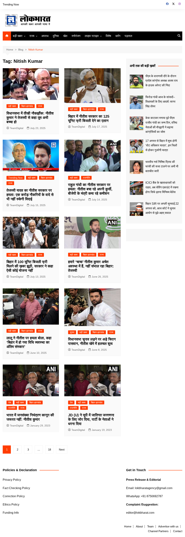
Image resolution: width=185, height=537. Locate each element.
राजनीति (86, 177)
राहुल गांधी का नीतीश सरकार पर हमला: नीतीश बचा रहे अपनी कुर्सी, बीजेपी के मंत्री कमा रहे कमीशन (90, 189)
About (139, 526)
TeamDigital (16, 128)
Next (61, 449)
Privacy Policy (12, 479)
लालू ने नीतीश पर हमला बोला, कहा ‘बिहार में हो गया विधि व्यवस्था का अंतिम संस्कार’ (29, 342)
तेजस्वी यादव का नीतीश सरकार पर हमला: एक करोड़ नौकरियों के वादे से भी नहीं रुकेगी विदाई (30, 194)
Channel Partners (158, 531)
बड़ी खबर (17, 35)
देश (9, 402)
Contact (177, 531)
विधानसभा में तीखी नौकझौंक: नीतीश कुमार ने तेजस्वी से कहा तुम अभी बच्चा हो (30, 117)
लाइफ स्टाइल (92, 35)
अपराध (44, 35)
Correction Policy (14, 496)
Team (150, 526)
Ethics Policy (11, 504)
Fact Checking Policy (16, 488)
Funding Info (11, 512)
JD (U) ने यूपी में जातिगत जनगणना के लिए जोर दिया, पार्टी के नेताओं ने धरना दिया (91, 419)
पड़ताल (128, 35)
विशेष (108, 35)
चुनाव (72, 332)
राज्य (31, 35)
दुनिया (56, 35)
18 (49, 449)
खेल (65, 35)
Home (127, 526)
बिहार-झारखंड (27, 106)
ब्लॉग (117, 35)
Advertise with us (168, 526)
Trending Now (11, 4)
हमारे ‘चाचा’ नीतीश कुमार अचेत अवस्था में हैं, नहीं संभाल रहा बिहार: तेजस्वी (91, 266)
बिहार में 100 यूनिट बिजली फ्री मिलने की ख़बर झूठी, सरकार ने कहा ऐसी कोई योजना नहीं (30, 266)
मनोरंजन (76, 35)
